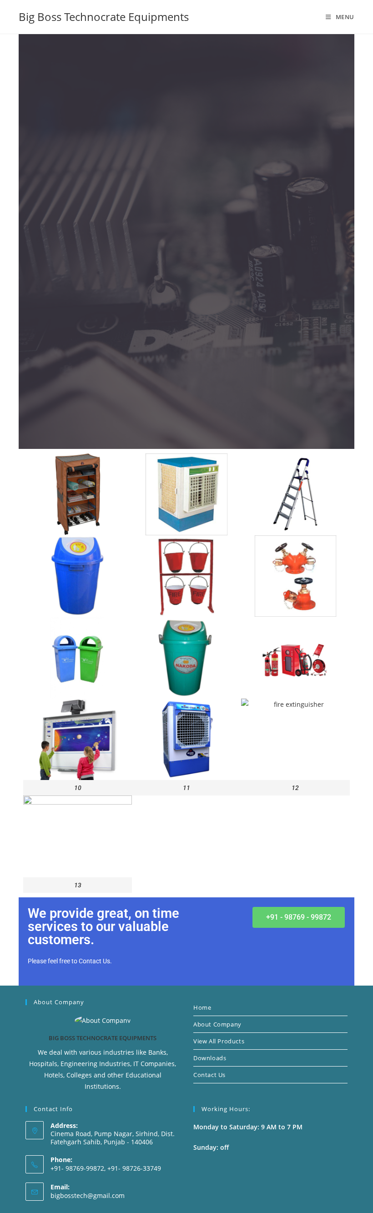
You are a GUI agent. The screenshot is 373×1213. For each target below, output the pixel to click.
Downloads (209, 1058)
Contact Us (209, 1075)
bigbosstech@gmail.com (87, 1195)
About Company (217, 1024)
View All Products (218, 1041)
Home (202, 1007)
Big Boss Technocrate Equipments (104, 16)
